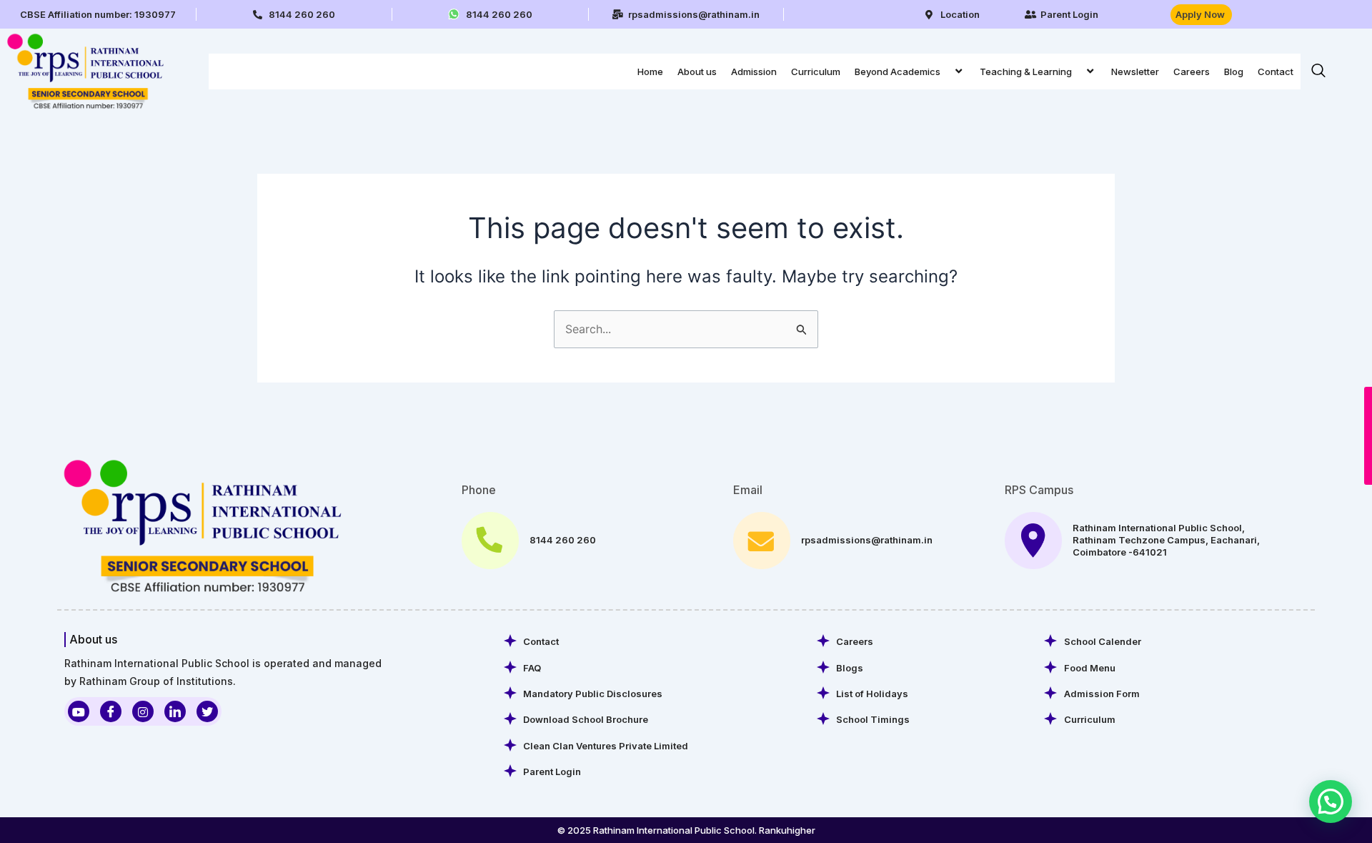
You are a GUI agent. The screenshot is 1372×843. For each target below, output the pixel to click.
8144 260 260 (563, 540)
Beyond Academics (897, 71)
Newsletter (1135, 71)
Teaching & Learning (1026, 71)
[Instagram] (143, 711)
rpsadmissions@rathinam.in (867, 540)
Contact (1275, 71)
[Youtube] (78, 711)
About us (697, 71)
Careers (1191, 71)
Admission (754, 71)
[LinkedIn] (175, 711)
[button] (946, 71)
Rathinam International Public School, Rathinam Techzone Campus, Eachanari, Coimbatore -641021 (1166, 540)
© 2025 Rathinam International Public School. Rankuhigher (686, 830)
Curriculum (815, 71)
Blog (1233, 71)
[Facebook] (110, 711)
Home (650, 71)
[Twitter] (207, 711)
